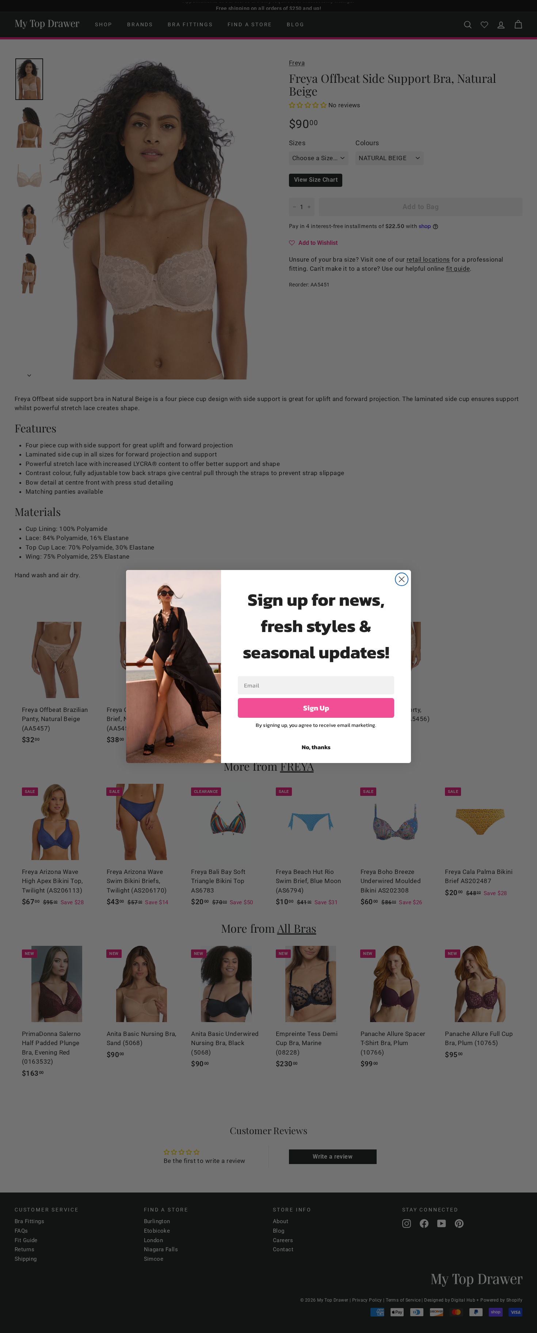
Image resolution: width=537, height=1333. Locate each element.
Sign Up (316, 707)
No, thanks (316, 747)
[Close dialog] (401, 579)
